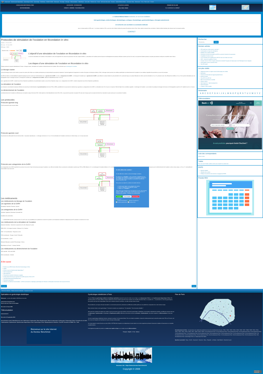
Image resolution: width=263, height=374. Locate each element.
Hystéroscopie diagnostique (17, 1)
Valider (216, 42)
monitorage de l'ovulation (71, 66)
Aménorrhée (33, 320)
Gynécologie (36, 1)
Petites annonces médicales (17, 290)
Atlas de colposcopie (53, 320)
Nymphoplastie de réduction (51, 322)
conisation (137, 313)
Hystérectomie (12, 322)
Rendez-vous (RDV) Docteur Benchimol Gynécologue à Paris (16, 266)
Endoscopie (56, 1)
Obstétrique (42, 1)
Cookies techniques (122, 200)
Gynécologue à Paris (28, 1)
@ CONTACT (177, 7)
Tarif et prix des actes (105, 1)
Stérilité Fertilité (49, 1)
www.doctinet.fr (4, 313)
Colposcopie (7, 1)
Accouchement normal (6, 320)
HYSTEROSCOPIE (78, 5)
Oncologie (62, 1)
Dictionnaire (137, 1)
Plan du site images (13, 303)
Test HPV (61, 322)
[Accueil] (2, 1)
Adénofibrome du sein (17, 320)
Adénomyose (26, 320)
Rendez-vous (93, 1)
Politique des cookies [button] (121, 193)
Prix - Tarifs (76, 322)
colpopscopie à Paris (145, 298)
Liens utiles (87, 1)
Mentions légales (204, 170)
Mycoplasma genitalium (8, 280)
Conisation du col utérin (81, 320)
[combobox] (206, 42)
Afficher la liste (201, 156)
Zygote (4, 268)
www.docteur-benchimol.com (8, 301)
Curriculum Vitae (130, 1)
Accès (98, 1)
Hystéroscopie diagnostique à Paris (25, 322)
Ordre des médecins (6, 290)
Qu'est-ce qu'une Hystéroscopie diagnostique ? (13, 270)
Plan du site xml (4, 303)
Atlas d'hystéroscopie (42, 320)
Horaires (113, 1)
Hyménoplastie (5, 322)
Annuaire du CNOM (68, 322)
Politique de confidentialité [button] (133, 193)
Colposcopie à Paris (70, 320)
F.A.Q (142, 1)
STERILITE (66, 7)
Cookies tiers (132, 202)
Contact (152, 1)
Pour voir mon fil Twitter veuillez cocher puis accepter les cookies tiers (213, 163)
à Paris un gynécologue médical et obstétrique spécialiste (105, 298)
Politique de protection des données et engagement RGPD (213, 173)
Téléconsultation (73, 1)
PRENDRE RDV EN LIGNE (172, 5)
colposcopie (92, 313)
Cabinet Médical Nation (121, 1)
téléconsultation (163, 313)
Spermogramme (6, 273)
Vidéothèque (81, 1)
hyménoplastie (144, 313)
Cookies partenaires (122, 202)
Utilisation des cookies (205, 172)
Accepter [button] (119, 196)
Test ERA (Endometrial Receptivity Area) (12, 278)
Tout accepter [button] (127, 196)
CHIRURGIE (71, 7)
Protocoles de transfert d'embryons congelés (13, 275)
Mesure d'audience (133, 200)
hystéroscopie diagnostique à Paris (162, 298)
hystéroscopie (99, 313)
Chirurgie (67, 1)
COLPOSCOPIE (70, 5)
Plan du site (146, 1)
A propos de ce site (28, 290)
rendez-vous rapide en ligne (112, 328)
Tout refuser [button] (135, 196)
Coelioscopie (62, 320)
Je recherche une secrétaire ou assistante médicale (131, 24)
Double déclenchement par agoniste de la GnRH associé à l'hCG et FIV (18, 276)
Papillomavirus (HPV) (115, 313)
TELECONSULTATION (79, 7)
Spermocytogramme (7, 271)
